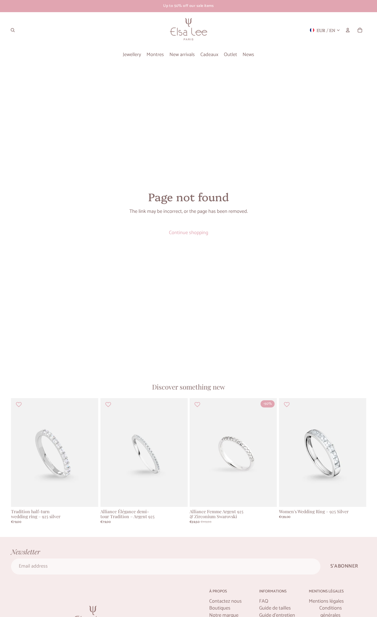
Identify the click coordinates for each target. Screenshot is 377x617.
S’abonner (344, 566)
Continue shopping (188, 233)
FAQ (263, 601)
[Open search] (13, 30)
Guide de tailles (275, 608)
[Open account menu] (348, 30)
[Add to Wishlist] (19, 404)
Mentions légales (326, 601)
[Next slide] (90, 453)
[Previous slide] (19, 453)
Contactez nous (225, 601)
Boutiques (219, 608)
